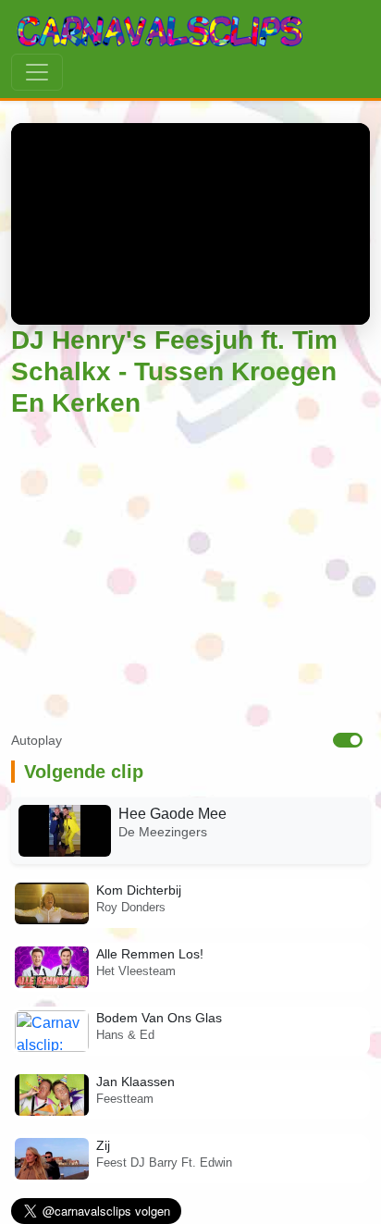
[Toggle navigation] (37, 72)
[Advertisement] (190, 578)
